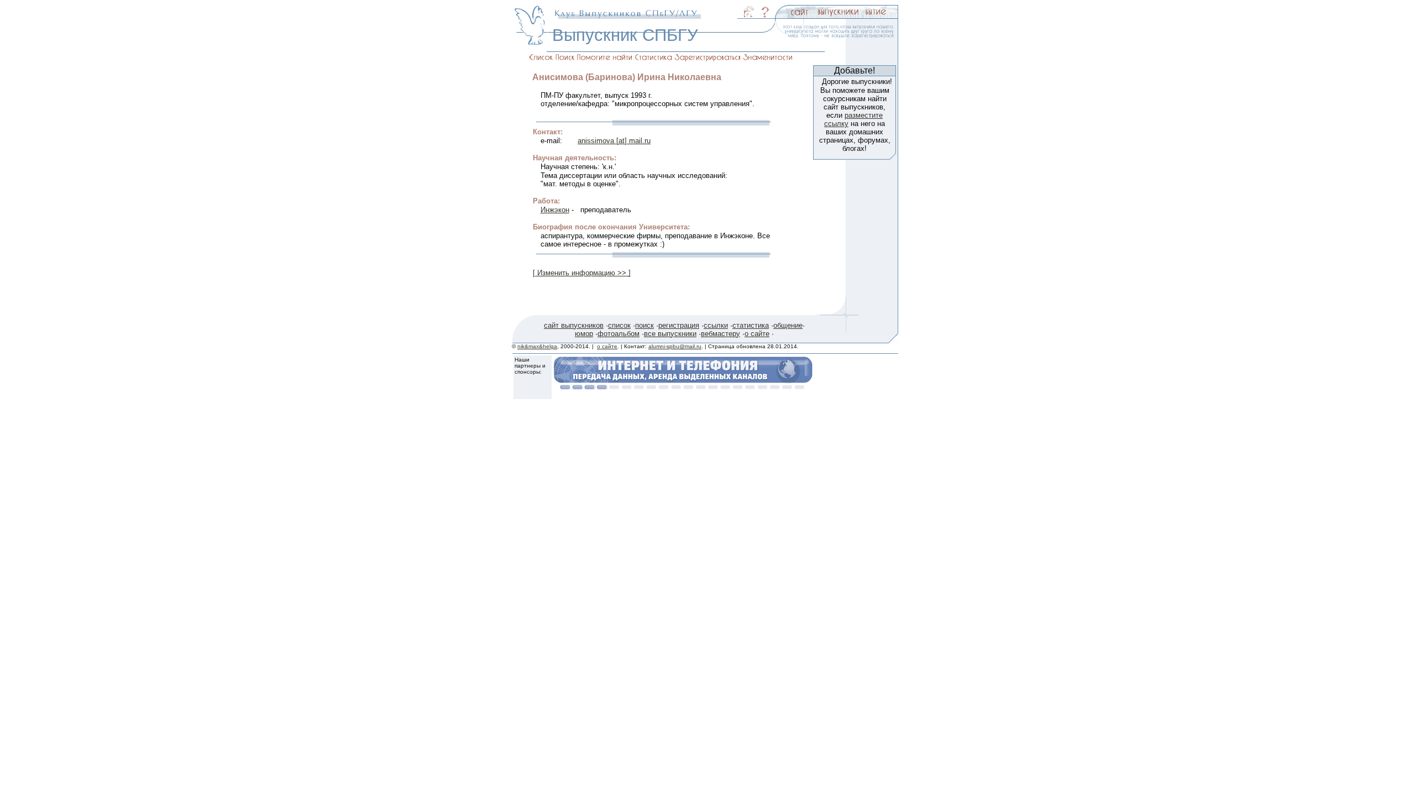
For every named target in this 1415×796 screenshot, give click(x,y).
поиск (644, 325)
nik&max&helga (537, 346)
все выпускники (670, 333)
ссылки (716, 325)
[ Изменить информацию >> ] (582, 273)
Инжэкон (555, 210)
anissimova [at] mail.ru (614, 141)
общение (788, 325)
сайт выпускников (574, 325)
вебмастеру (720, 333)
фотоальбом (619, 333)
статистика (750, 325)
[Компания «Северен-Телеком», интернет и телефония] (683, 386)
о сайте (757, 333)
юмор (584, 333)
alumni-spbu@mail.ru (674, 346)
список (619, 325)
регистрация (678, 325)
